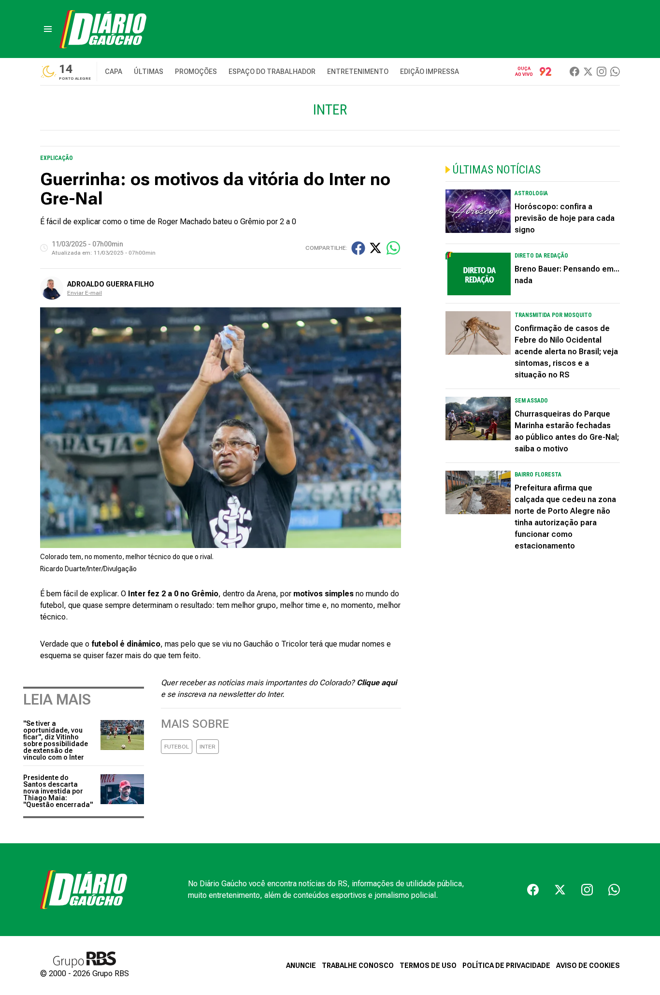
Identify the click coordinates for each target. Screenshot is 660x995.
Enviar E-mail (84, 292)
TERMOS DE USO (428, 965)
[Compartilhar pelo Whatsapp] (393, 248)
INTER (207, 746)
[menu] (48, 29)
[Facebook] (574, 71)
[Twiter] (588, 71)
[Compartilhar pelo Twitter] (375, 248)
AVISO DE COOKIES (588, 965)
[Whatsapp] (615, 71)
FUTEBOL (176, 746)
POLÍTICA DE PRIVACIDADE (506, 965)
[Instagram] (601, 71)
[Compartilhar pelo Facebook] (358, 248)
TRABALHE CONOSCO (358, 965)
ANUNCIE (301, 965)
